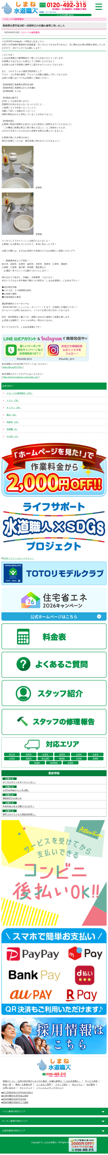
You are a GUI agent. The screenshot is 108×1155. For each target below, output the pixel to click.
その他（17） (12, 436)
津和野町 (54, 763)
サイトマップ (26, 1088)
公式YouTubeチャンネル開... (16, 790)
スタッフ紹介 (61, 1084)
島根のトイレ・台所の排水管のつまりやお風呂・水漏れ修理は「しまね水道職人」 (42, 1081)
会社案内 (90, 1084)
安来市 (96, 754)
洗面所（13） (12, 422)
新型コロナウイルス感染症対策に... (19, 814)
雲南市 (29, 758)
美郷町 (96, 758)
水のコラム (77, 1084)
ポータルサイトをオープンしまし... (19, 782)
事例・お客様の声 (23, 1084)
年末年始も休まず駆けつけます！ (18, 806)
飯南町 (62, 758)
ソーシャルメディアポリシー (50, 1088)
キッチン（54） (13, 408)
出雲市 (45, 754)
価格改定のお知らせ (12, 798)
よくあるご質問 (43, 1084)
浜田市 (29, 754)
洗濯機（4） (12, 429)
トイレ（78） (12, 400)
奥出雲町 (45, 758)
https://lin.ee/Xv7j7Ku (12, 367)
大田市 (79, 754)
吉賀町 (71, 763)
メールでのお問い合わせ (65, 15)
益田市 (62, 754)
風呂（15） (11, 415)
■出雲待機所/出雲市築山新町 (15, 1096)
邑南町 (37, 763)
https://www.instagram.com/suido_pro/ (20, 377)
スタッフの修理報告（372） (19, 393)
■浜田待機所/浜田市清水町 (13, 1099)
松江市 (12, 754)
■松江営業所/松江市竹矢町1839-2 (17, 1092)
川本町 (79, 758)
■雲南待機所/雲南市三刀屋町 (15, 1102)
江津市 (12, 758)
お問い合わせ (9, 1088)
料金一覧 (7, 1084)
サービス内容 (91, 1081)
